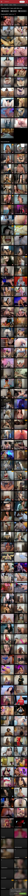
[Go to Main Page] (8, 1)
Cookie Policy (18, 891)
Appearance (6, 11)
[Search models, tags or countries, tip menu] (26, 5)
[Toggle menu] (1, 2)
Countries (14, 11)
